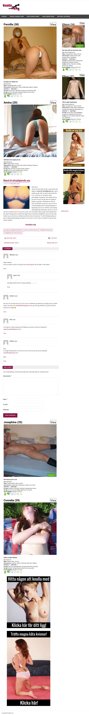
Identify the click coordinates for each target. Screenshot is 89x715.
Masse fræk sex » (52, 243)
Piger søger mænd (33, 16)
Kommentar (7, 376)
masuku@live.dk (31, 264)
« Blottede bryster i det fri (11, 243)
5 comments (53, 238)
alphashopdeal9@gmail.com (12, 329)
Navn (5, 399)
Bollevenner (64, 211)
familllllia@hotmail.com (10, 353)
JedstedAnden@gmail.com (24, 305)
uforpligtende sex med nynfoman (13, 233)
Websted (6, 409)
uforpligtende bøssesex (46, 230)
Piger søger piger (48, 16)
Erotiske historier (63, 16)
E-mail (5, 404)
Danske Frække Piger (17, 16)
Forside (4, 16)
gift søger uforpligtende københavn (13, 230)
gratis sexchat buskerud (31, 230)
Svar (4, 268)
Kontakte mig (30, 225)
